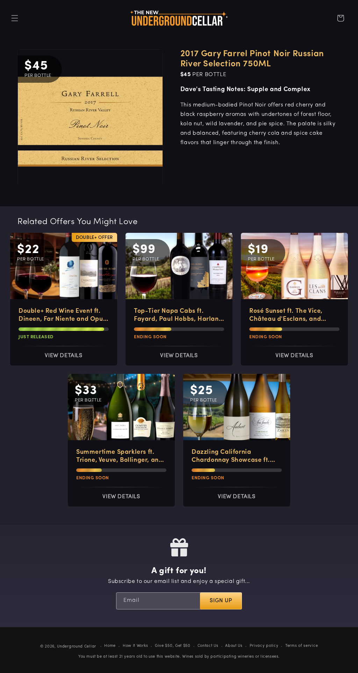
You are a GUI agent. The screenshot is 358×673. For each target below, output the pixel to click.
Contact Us (208, 646)
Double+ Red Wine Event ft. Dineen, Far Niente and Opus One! (62, 316)
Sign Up (221, 601)
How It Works (135, 646)
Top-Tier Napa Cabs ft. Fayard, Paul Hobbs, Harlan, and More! (177, 316)
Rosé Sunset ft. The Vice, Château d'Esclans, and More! (286, 316)
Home (110, 646)
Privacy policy (264, 646)
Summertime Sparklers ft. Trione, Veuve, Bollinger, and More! (119, 457)
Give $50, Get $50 (173, 646)
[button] (14, 18)
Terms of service (301, 646)
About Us (234, 646)
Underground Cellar (76, 647)
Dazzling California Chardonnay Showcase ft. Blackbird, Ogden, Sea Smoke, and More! (231, 457)
